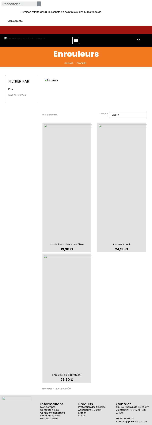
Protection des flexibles (92, 407)
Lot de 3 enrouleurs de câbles (67, 244)
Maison (82, 412)
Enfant (82, 415)
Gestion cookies (49, 418)
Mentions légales (50, 415)
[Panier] (125, 39)
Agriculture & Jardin (89, 410)
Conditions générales (52, 412)
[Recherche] (39, 3)
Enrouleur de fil (121, 244)
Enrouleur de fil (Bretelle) (66, 375)
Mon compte (47, 407)
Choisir (128, 115)
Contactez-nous (50, 410)
